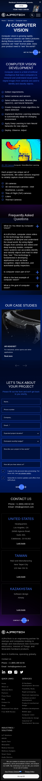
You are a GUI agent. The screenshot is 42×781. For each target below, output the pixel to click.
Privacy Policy (29, 771)
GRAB (21, 6)
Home (4, 683)
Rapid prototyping (29, 692)
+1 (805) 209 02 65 (25, 504)
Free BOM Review (8, 712)
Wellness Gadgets (8, 751)
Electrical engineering (30, 695)
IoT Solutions (7, 735)
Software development (30, 708)
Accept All (21, 776)
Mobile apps (26, 712)
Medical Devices (8, 748)
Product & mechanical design (30, 704)
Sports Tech (6, 741)
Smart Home (6, 754)
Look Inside (21, 543)
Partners (5, 693)
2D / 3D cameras (8, 165)
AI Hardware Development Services (30, 684)
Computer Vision (20, 165)
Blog (3, 699)
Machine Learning (32, 165)
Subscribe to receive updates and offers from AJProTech (24, 479)
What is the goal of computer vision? (17, 286)
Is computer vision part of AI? (17, 272)
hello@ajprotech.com (17, 666)
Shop (3, 705)
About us (5, 687)
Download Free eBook (10, 708)
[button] (17, 365)
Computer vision (28, 715)
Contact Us (6, 702)
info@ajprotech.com (24, 507)
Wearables (6, 745)
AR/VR (4, 738)
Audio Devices (7, 757)
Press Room (6, 696)
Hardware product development (29, 699)
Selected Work (7, 690)
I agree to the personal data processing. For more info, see (24, 472)
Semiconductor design (30, 718)
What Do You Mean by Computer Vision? (18, 227)
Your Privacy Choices (12, 771)
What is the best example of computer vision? (16, 278)
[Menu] (38, 15)
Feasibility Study (28, 689)
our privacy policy (24, 473)
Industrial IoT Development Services (30, 722)
